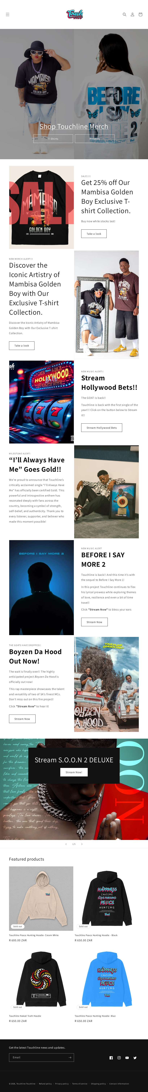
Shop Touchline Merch (74, 126)
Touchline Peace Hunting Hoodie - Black (96, 935)
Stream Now (94, 622)
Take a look (94, 233)
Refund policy (45, 1083)
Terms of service (79, 1083)
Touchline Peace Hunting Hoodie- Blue (95, 1016)
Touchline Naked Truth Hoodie (25, 1016)
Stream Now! (74, 772)
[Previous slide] (66, 844)
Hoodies (95, 138)
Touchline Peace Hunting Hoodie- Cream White (34, 935)
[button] (8, 14)
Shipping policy (98, 1083)
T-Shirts (53, 138)
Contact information (119, 1083)
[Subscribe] (70, 1057)
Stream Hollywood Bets (102, 427)
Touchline (21, 1083)
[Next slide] (82, 844)
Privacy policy (62, 1083)
